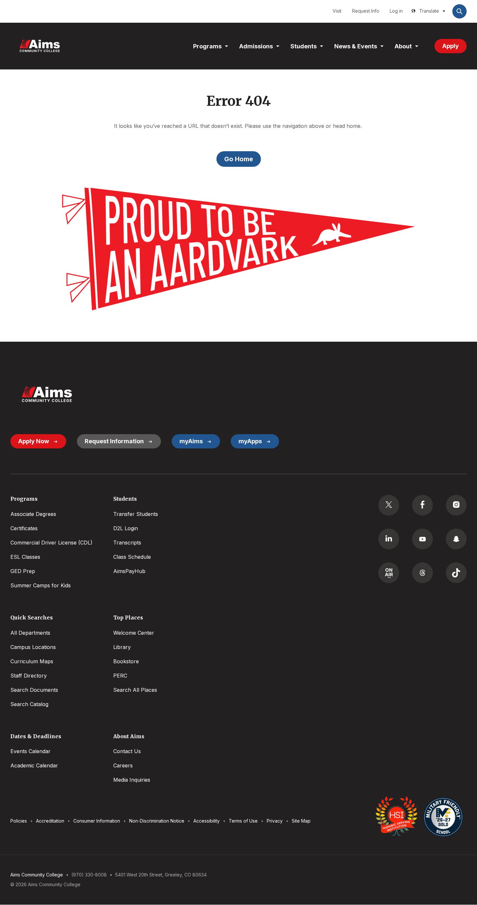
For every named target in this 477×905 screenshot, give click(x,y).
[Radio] (388, 572)
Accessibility (206, 821)
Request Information (114, 441)
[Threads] (422, 572)
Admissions (256, 46)
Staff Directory (28, 675)
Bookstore (126, 661)
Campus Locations (33, 647)
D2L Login (125, 528)
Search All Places (135, 690)
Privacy (275, 821)
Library (122, 647)
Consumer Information (96, 821)
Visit (337, 11)
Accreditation (50, 821)
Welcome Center (133, 633)
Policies (18, 821)
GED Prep (22, 571)
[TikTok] (456, 572)
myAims (191, 441)
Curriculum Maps (31, 661)
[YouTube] (422, 539)
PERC (120, 675)
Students (303, 46)
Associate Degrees (33, 514)
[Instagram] (456, 505)
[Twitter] (388, 505)
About (403, 46)
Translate (429, 11)
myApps (250, 441)
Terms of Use (243, 821)
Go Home (238, 159)
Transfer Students (135, 514)
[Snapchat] (456, 539)
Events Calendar (30, 751)
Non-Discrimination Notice (156, 821)
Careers (123, 765)
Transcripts (127, 542)
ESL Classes (25, 557)
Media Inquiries (131, 780)
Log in (396, 11)
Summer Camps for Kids (40, 585)
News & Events (355, 46)
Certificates (24, 528)
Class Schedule (132, 557)
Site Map (301, 821)
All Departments (30, 633)
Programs (207, 46)
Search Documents (34, 690)
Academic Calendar (34, 765)
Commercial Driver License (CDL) (51, 542)
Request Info (365, 11)
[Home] (39, 45)
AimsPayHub (129, 571)
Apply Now (33, 441)
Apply (450, 46)
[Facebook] (422, 505)
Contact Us (127, 751)
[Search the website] (459, 11)
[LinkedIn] (388, 539)
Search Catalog (29, 704)
